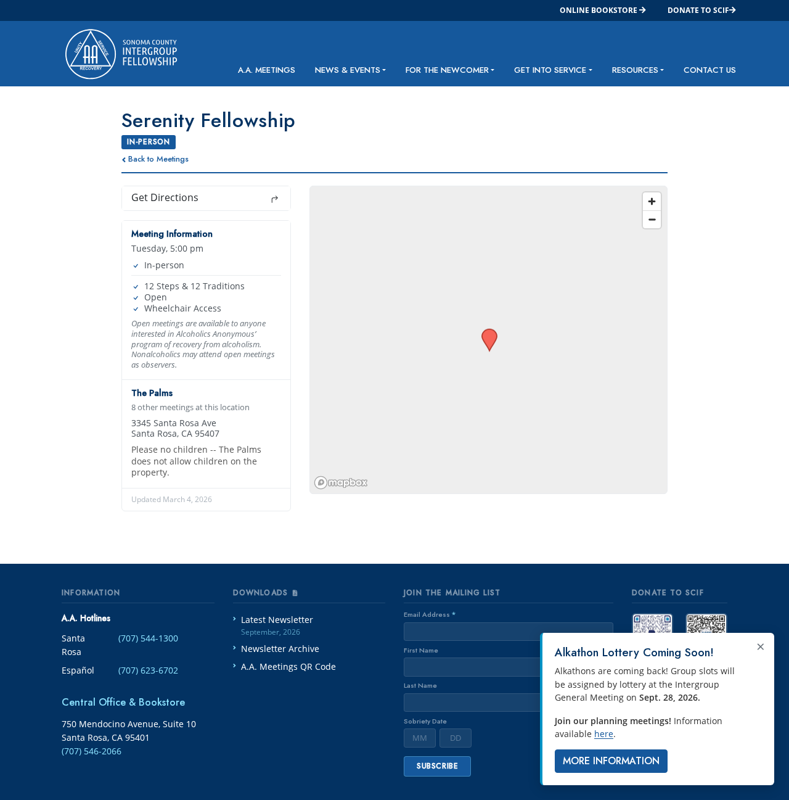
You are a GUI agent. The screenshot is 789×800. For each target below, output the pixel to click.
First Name (421, 650)
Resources (635, 70)
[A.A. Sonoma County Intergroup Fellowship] (111, 53)
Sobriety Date (425, 721)
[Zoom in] (652, 201)
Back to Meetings (158, 159)
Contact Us (710, 70)
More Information (611, 761)
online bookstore (599, 10)
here (603, 734)
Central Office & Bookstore (123, 702)
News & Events (347, 70)
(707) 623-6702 (148, 670)
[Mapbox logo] (341, 483)
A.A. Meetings (266, 70)
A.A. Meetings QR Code (288, 666)
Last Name (420, 685)
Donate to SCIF (698, 10)
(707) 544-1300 (148, 638)
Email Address (430, 614)
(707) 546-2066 (91, 751)
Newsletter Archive (280, 648)
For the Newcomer (447, 70)
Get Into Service (550, 70)
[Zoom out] (652, 219)
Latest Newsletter (277, 626)
